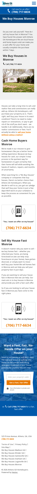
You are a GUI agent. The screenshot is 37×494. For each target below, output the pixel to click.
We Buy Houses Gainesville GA (14, 456)
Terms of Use (7, 444)
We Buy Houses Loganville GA (13, 461)
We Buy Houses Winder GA (12, 453)
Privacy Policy (21, 444)
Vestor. (15, 472)
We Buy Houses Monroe (11, 464)
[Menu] (34, 4)
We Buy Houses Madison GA (13, 450)
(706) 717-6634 (18, 227)
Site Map (5, 447)
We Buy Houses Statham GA (13, 459)
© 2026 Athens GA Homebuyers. (14, 470)
